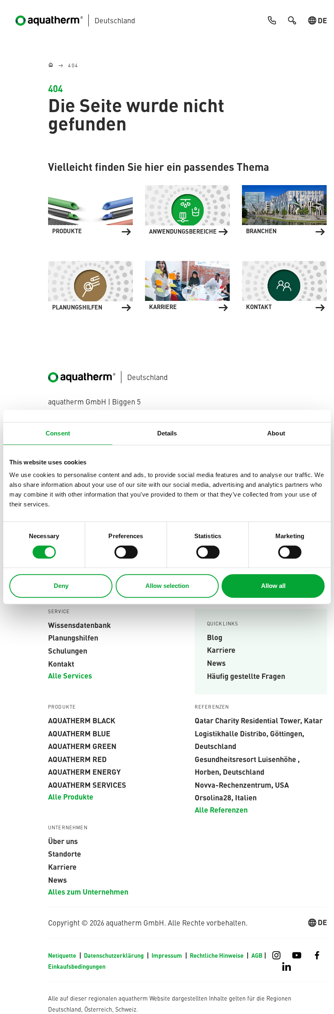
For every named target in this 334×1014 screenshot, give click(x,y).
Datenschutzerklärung (114, 955)
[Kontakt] (284, 285)
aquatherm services (87, 784)
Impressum (167, 955)
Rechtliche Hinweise (217, 955)
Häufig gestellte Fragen (246, 675)
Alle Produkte (70, 796)
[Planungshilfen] (90, 285)
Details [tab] (167, 433)
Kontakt (61, 663)
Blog (214, 637)
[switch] (126, 552)
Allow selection (167, 585)
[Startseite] (50, 65)
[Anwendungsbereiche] (187, 209)
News (216, 662)
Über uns (63, 840)
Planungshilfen (73, 637)
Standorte (64, 853)
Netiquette (62, 955)
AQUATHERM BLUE (79, 733)
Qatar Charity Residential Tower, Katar (259, 720)
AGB (256, 955)
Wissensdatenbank (79, 624)
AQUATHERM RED (77, 758)
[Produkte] (90, 209)
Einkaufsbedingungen (76, 966)
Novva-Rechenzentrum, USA (242, 784)
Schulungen (67, 650)
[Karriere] (187, 285)
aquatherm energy (84, 771)
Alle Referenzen (221, 809)
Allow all (273, 585)
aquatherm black (81, 720)
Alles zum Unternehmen (88, 891)
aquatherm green (82, 745)
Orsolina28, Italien (226, 797)
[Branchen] (284, 209)
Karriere (221, 649)
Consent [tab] (58, 433)
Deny (61, 585)
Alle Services (70, 675)
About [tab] (276, 433)
